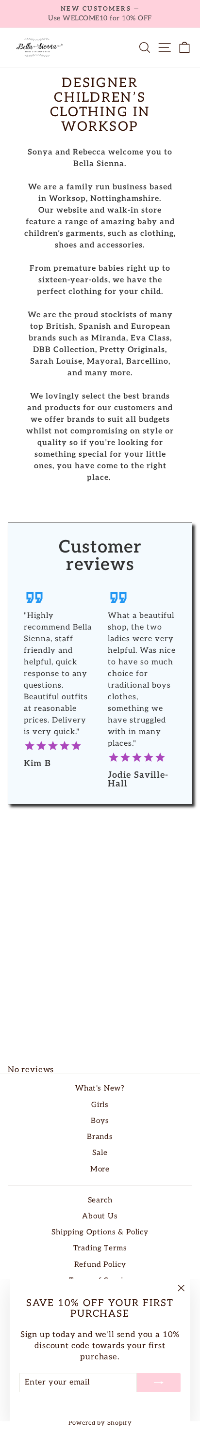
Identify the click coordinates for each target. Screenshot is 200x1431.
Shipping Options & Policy (100, 1232)
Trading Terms (100, 1248)
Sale (99, 1152)
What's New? (100, 1088)
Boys (100, 1120)
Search (100, 1200)
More (100, 1169)
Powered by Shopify (100, 1423)
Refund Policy (100, 1264)
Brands (100, 1136)
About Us (100, 1216)
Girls (100, 1104)
